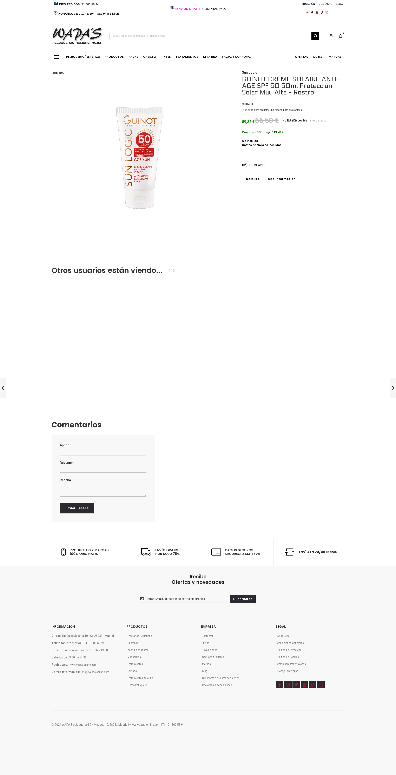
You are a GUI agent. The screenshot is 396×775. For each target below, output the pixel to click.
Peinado (132, 671)
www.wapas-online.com (83, 664)
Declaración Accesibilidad (217, 685)
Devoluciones (209, 650)
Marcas (206, 664)
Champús (132, 643)
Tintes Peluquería (137, 685)
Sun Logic (249, 72)
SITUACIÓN (308, 3)
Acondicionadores (137, 650)
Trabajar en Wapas (287, 671)
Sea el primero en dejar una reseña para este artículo (273, 110)
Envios (205, 643)
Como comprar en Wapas (291, 664)
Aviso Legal (283, 636)
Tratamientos (135, 664)
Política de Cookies (288, 657)
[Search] (315, 36)
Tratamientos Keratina (140, 678)
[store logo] (77, 36)
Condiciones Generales (290, 643)
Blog (204, 671)
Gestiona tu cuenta (213, 657)
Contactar (207, 636)
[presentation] (169, 270)
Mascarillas (134, 657)
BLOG (339, 3)
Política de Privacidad (289, 650)
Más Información (282, 179)
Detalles (253, 179)
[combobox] (214, 36)
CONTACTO (325, 3)
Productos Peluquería (139, 636)
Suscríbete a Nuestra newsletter (220, 678)
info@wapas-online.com (95, 672)
